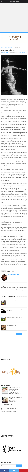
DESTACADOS (8, 47)
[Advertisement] (14, 18)
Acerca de (3, 271)
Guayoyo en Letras (14, 1)
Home (2, 47)
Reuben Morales (14, 389)
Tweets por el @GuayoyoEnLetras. (8, 411)
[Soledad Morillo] (4, 280)
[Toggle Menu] (2, 1)
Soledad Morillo (5, 52)
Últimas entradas (10, 271)
